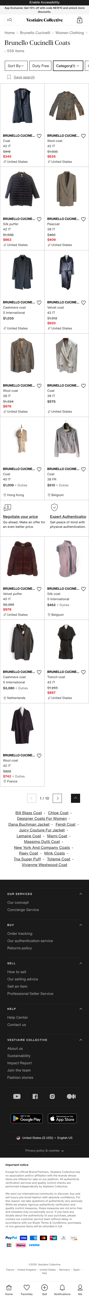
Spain (76, 1269)
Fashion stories (20, 1077)
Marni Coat (57, 836)
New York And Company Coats (42, 847)
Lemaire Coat (29, 836)
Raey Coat (28, 853)
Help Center (17, 1017)
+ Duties (21, 485)
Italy (44, 1273)
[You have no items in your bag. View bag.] (79, 20)
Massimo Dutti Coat (42, 842)
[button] (79, 20)
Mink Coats (54, 853)
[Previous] (31, 798)
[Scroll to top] (75, 798)
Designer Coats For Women (42, 818)
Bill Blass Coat (28, 813)
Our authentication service (30, 940)
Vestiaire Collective (27, 1040)
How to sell (16, 971)
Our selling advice (22, 979)
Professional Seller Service (30, 993)
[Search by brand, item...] (9, 20)
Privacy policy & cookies (43, 1150)
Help (11, 1009)
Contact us (16, 1024)
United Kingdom (27, 1269)
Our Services (19, 894)
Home (10, 32)
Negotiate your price (20, 516)
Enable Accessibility (44, 2)
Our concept (18, 902)
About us (15, 1048)
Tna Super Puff (27, 859)
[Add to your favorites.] (39, 136)
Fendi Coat (66, 824)
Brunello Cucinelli (35, 32)
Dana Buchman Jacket (29, 824)
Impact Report (19, 1063)
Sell (11, 963)
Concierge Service (23, 909)
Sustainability (19, 1055)
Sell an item (17, 986)
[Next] (57, 798)
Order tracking (19, 933)
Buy (10, 925)
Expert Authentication (69, 516)
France (10, 1269)
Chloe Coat (58, 813)
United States (48, 1269)
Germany (64, 1269)
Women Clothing (69, 32)
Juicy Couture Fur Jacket (42, 830)
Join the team (19, 1070)
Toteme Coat (58, 859)
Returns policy (19, 948)
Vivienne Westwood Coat (44, 865)
